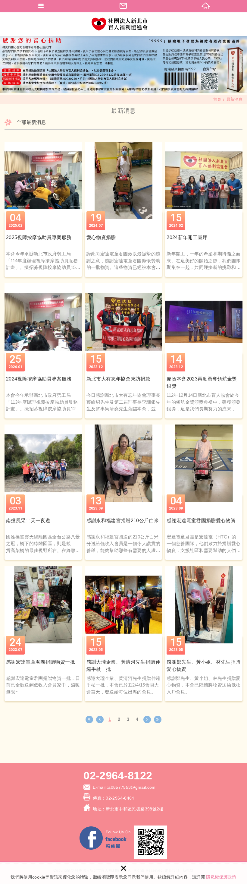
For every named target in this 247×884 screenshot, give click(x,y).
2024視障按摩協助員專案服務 (43, 350)
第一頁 (89, 719)
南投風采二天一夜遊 (43, 492)
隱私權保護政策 (221, 877)
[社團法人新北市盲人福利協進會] (123, 24)
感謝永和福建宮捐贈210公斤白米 (123, 492)
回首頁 (206, 6)
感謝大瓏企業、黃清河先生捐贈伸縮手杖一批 (123, 633)
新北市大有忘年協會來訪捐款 (123, 350)
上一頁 (100, 719)
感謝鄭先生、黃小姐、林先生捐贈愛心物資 (203, 633)
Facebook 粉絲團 (105, 839)
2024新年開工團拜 (203, 209)
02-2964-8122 (117, 775)
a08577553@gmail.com (132, 787)
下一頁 (147, 719)
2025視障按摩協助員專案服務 (43, 209)
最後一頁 (157, 719)
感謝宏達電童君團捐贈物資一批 (43, 633)
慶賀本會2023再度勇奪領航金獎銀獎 (203, 350)
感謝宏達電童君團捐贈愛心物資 (203, 492)
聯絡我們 (123, 6)
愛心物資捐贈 (123, 209)
